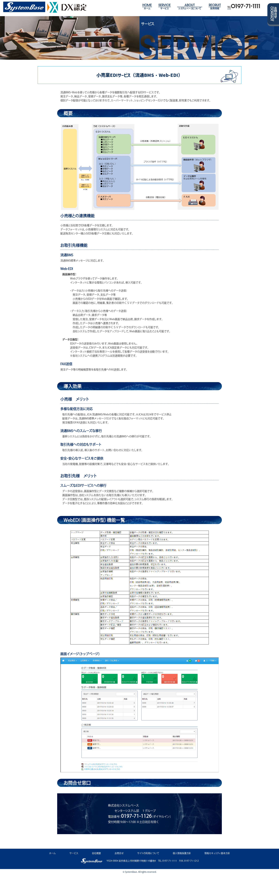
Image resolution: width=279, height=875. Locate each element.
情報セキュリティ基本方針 (217, 853)
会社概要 (96, 853)
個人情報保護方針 (182, 853)
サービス (73, 853)
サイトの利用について (148, 853)
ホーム (52, 853)
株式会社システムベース (24, 7)
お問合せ (119, 853)
